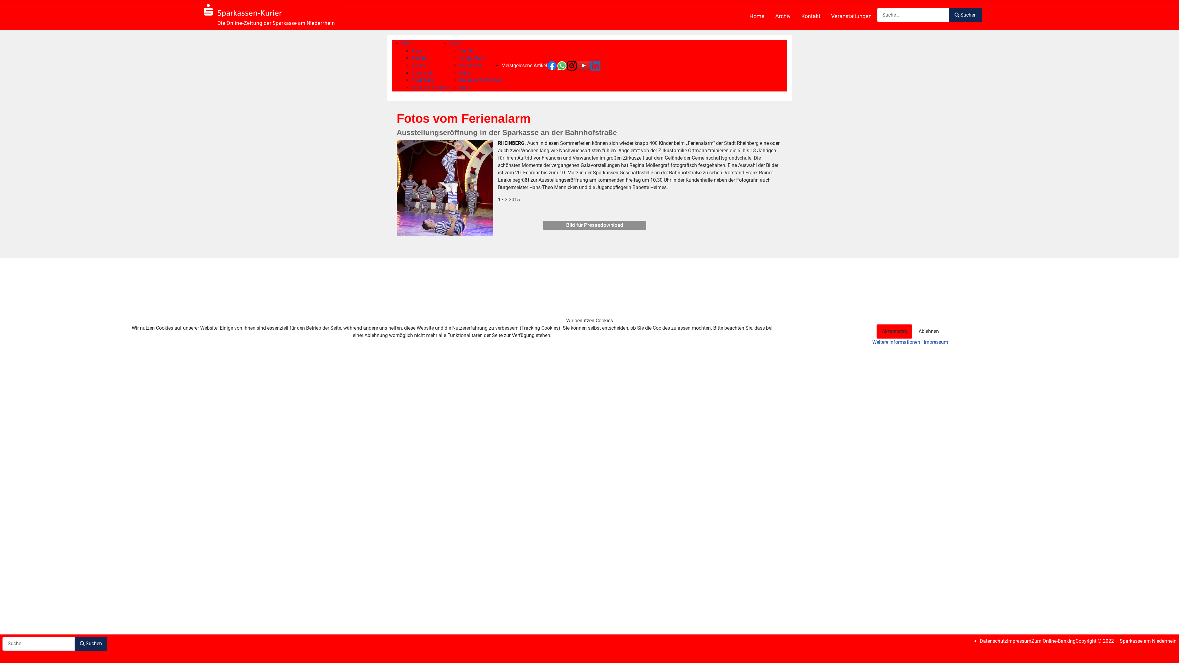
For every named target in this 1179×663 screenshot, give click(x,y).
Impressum (936, 342)
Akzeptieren (894, 331)
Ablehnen (929, 331)
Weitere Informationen (896, 342)
